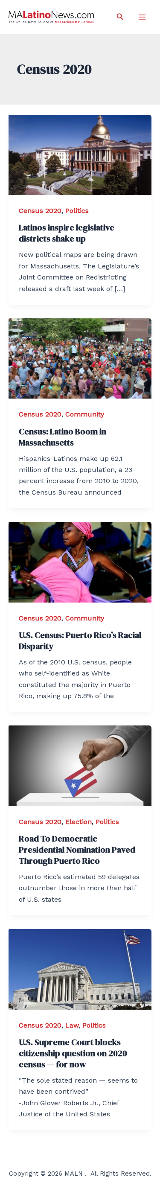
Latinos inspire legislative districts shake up (66, 233)
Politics (77, 211)
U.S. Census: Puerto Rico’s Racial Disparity (80, 640)
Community (84, 414)
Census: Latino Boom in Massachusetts (62, 437)
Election (78, 822)
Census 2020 (40, 211)
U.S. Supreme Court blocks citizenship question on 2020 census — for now (73, 1053)
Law (72, 1025)
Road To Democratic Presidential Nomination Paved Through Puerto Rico (77, 850)
